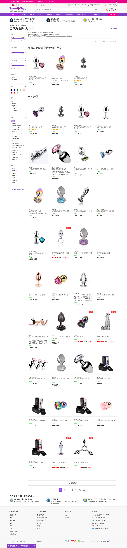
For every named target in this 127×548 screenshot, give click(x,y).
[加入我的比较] (47, 88)
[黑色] (11, 90)
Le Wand (15, 143)
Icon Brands (16, 138)
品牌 (104, 14)
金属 (14, 108)
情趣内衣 (59, 14)
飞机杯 (32, 14)
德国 (14, 173)
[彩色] (20, 90)
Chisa (14, 131)
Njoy (57, 36)
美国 (14, 182)
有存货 (115, 28)
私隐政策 (39, 541)
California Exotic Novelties (17, 128)
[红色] (14, 92)
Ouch (14, 159)
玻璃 (14, 106)
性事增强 (96, 14)
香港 (14, 175)
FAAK (14, 136)
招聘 (38, 526)
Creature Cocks (17, 133)
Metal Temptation (18, 145)
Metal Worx (16, 148)
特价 (11, 523)
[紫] (11, 92)
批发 (66, 515)
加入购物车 (34, 88)
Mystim (15, 150)
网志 (11, 528)
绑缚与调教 (69, 14)
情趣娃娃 (49, 14)
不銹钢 (15, 110)
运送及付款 (13, 515)
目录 (11, 517)
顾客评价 (39, 523)
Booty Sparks (16, 125)
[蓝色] (14, 90)
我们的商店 (40, 515)
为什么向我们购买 (42, 517)
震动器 (23, 14)
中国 (14, 170)
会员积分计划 (13, 531)
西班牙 (15, 180)
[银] (17, 92)
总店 (38, 528)
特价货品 (112, 14)
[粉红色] (24, 90)
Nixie (14, 152)
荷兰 (14, 178)
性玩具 (40, 14)
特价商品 (15, 79)
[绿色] (17, 90)
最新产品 (14, 14)
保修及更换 (40, 520)
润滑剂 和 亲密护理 (83, 14)
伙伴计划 (67, 517)
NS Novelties (16, 155)
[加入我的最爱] (45, 88)
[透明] (20, 92)
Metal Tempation (50, 36)
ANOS (15, 123)
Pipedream (69, 36)
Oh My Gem (16, 157)
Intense (15, 141)
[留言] (77, 80)
